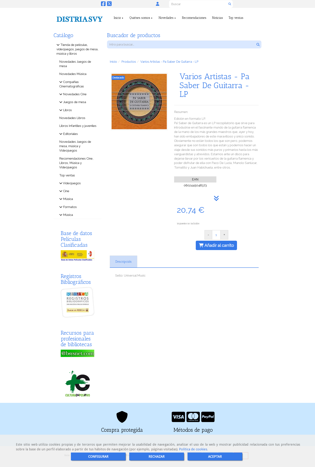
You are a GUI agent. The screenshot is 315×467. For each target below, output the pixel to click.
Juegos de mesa (74, 102)
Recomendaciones (194, 18)
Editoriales (70, 134)
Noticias (217, 18)
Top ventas (236, 18)
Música (67, 199)
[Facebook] (103, 4)
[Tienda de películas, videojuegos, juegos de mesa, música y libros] (58, 45)
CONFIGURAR (98, 456)
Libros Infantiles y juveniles (77, 126)
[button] (158, 3)
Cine (65, 191)
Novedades (166, 18)
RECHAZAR (157, 456)
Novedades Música (72, 74)
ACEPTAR (215, 456)
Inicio (118, 18)
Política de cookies (193, 449)
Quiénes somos (140, 18)
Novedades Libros (72, 118)
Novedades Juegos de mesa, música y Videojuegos (75, 146)
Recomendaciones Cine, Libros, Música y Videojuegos (76, 163)
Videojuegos (71, 183)
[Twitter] (109, 4)
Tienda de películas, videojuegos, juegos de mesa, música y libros (77, 49)
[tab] (123, 262)
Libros (67, 110)
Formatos (69, 207)
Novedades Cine (74, 94)
